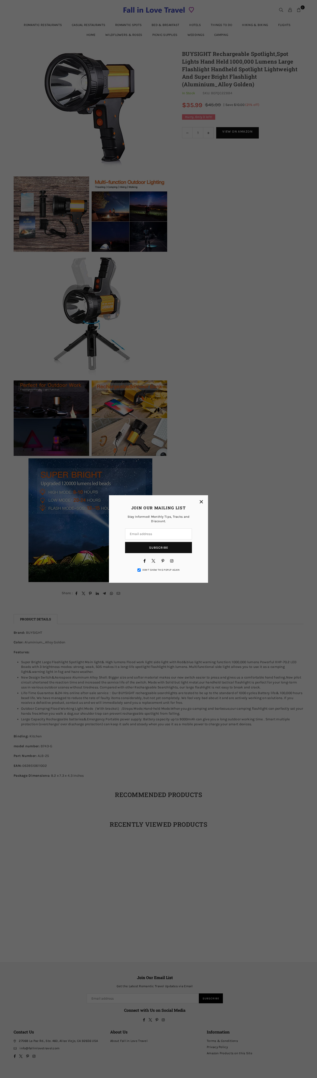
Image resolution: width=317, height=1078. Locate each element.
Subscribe (158, 547)
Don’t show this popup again (161, 569)
